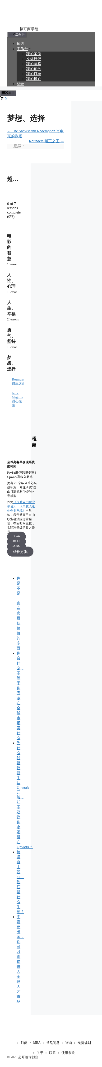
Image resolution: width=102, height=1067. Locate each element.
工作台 (22, 49)
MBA (37, 1042)
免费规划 (84, 1043)
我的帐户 (33, 79)
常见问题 (53, 1043)
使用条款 (68, 1053)
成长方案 (20, 551)
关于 (40, 1053)
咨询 (68, 1043)
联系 (52, 1053)
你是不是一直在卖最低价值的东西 (18, 613)
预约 (20, 44)
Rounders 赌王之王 (44, 141)
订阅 (24, 1043)
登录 (20, 84)
